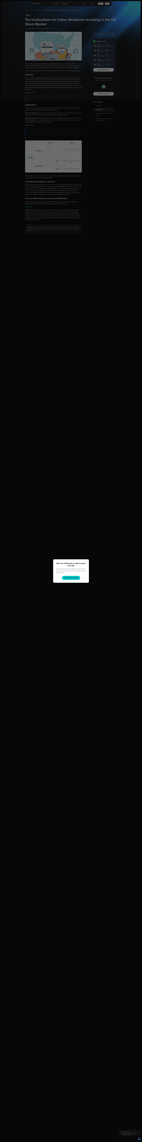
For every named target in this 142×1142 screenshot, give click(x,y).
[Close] (87, 561)
